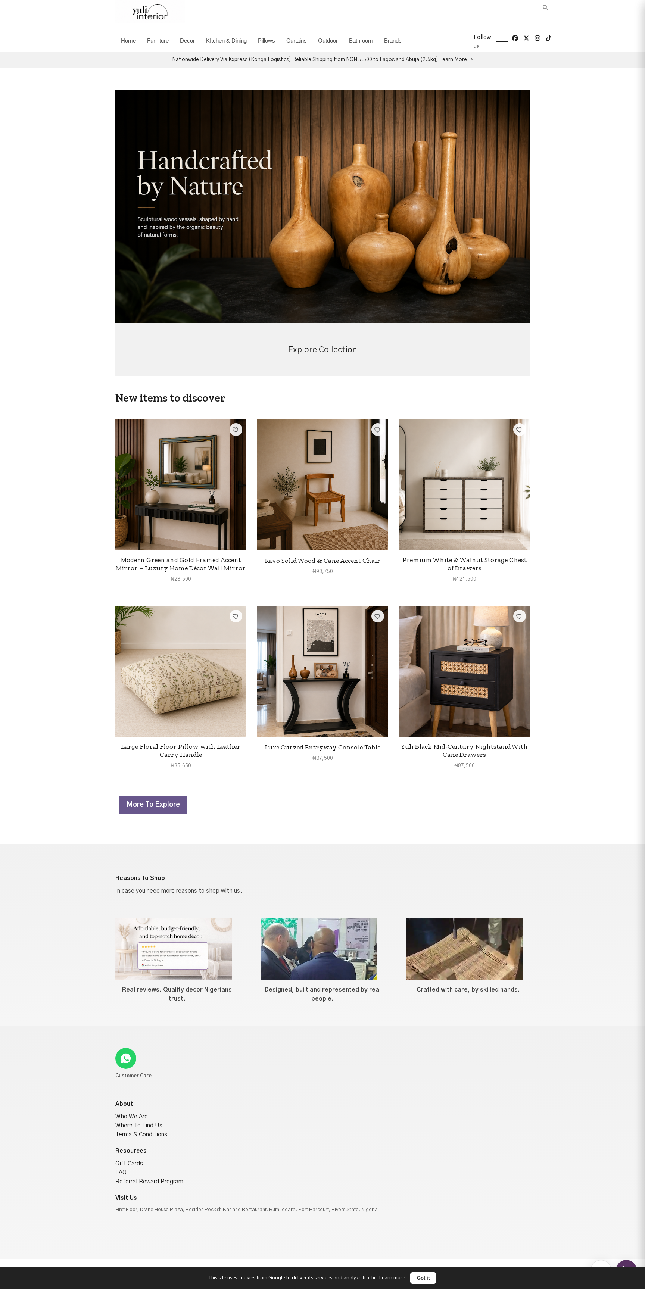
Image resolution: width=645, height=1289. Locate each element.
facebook (515, 38)
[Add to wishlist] (236, 429)
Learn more (392, 1277)
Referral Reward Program (149, 1182)
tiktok (548, 38)
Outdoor (328, 40)
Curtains (296, 40)
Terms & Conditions (141, 1134)
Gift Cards (129, 1164)
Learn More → (456, 59)
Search (545, 7)
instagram (537, 38)
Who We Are (131, 1117)
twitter (526, 38)
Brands (393, 40)
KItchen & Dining (226, 40)
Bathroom (361, 40)
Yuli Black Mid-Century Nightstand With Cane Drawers (464, 750)
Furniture (158, 40)
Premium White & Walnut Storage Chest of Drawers (464, 564)
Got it (423, 1278)
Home (128, 40)
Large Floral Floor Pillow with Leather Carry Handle (180, 750)
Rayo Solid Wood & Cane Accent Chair (322, 560)
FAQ (121, 1173)
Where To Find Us (138, 1126)
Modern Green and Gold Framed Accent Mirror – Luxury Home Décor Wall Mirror (181, 564)
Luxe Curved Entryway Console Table (322, 747)
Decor (187, 40)
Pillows (266, 40)
